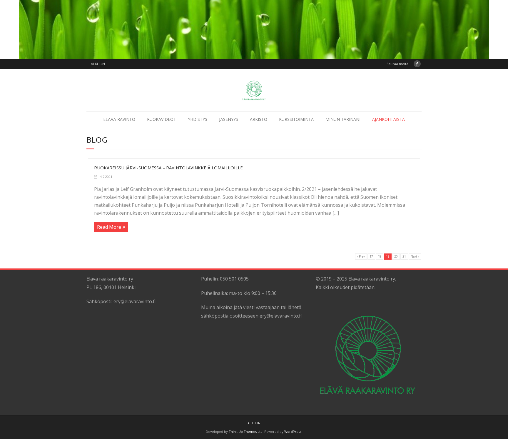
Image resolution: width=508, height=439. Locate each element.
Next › (415, 256)
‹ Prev (361, 256)
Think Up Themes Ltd (246, 431)
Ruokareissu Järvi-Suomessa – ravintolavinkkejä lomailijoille (168, 168)
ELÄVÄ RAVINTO (119, 119)
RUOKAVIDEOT (161, 119)
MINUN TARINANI (342, 119)
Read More (109, 227)
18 (379, 256)
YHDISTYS (197, 119)
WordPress (292, 431)
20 (396, 256)
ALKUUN (98, 63)
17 (371, 256)
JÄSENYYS (228, 119)
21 (404, 256)
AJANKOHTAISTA (388, 119)
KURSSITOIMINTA (296, 119)
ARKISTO (258, 119)
